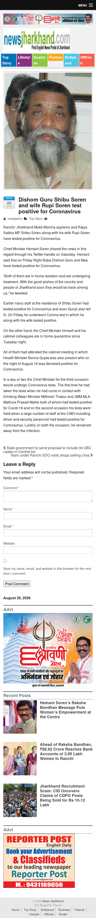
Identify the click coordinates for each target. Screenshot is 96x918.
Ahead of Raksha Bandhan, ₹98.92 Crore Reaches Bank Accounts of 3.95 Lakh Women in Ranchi (66, 751)
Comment (11, 488)
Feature (55, 57)
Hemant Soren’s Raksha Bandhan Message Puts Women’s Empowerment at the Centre (65, 709)
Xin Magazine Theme (48, 905)
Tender (62, 914)
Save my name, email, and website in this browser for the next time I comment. (47, 571)
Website (9, 543)
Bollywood (70, 60)
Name (8, 509)
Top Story (6, 60)
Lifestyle (24, 60)
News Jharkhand (52, 901)
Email (8, 526)
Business (39, 60)
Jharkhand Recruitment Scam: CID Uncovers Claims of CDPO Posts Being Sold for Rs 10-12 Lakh (62, 795)
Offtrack (86, 60)
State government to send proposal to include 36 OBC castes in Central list (47, 449)
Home (15, 910)
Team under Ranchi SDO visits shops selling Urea (50, 455)
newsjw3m (14, 218)
